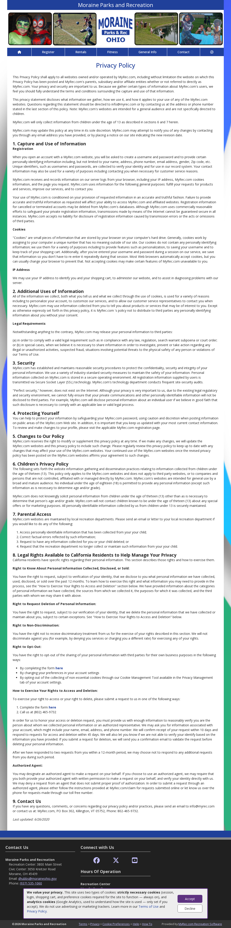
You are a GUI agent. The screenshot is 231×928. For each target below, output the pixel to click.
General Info (148, 52)
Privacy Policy (37, 911)
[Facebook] (96, 860)
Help (136, 924)
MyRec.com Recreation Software (200, 924)
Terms (83, 924)
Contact (183, 52)
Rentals (80, 52)
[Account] (212, 52)
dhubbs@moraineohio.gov (37, 878)
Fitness (112, 52)
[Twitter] (116, 860)
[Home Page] (19, 52)
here (59, 668)
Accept (190, 899)
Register (48, 52)
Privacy (94, 924)
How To (147, 924)
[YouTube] (135, 860)
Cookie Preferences (116, 924)
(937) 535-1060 (31, 883)
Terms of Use (149, 906)
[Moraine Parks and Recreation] (115, 28)
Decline (190, 908)
